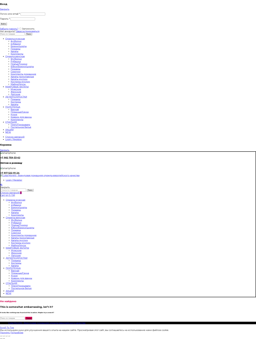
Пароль (5, 19)
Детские (15, 94)
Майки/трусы (18, 84)
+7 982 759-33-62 (10, 157)
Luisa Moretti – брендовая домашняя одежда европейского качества (46, 323)
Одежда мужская (15, 39)
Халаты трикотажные (22, 76)
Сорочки (16, 71)
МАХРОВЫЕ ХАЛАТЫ (17, 87)
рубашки (16, 44)
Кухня (14, 114)
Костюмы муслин (20, 81)
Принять (5, 332)
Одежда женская (15, 56)
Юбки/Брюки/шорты (22, 66)
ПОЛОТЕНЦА (12, 107)
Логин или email (10, 14)
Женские (16, 92)
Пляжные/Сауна (20, 112)
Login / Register (13, 139)
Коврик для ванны (21, 117)
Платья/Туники (19, 64)
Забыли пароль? (9, 29)
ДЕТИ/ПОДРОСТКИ (16, 97)
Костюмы (16, 102)
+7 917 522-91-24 (9, 173)
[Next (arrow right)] (4, 338)
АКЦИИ (9, 129)
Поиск (28, 34)
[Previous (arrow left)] (1, 338)
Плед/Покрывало (20, 124)
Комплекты (17, 54)
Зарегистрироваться (27, 31)
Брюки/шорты (19, 46)
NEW (8, 132)
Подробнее (16, 332)
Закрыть (4, 9)
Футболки (16, 59)
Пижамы (15, 49)
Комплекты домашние (23, 74)
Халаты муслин (19, 79)
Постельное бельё (21, 127)
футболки (16, 41)
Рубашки (16, 61)
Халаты (14, 51)
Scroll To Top (7, 327)
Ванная (15, 109)
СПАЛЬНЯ (11, 122)
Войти (3, 24)
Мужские (16, 89)
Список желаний (15, 137)
